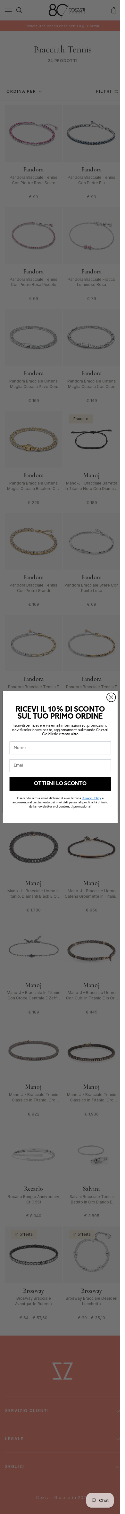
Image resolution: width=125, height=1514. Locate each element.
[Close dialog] (110, 697)
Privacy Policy (91, 798)
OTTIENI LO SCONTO (60, 783)
